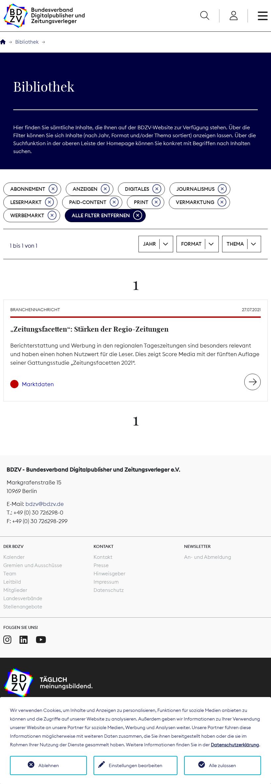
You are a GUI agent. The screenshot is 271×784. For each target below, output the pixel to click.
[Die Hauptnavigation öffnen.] (263, 16)
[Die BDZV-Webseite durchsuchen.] (204, 16)
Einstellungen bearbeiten (135, 765)
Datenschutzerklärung (235, 745)
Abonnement (27, 189)
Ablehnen (48, 765)
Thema (235, 244)
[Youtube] (41, 640)
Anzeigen (85, 189)
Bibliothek (27, 42)
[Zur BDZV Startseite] (3, 42)
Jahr (149, 244)
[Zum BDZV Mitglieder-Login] (233, 16)
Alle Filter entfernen (101, 215)
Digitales (137, 189)
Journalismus (195, 189)
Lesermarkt (26, 202)
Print (141, 202)
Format (191, 244)
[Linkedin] (23, 640)
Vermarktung (195, 202)
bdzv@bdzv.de (44, 504)
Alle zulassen (222, 765)
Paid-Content (87, 202)
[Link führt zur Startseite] (44, 15)
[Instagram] (7, 640)
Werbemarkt (27, 215)
